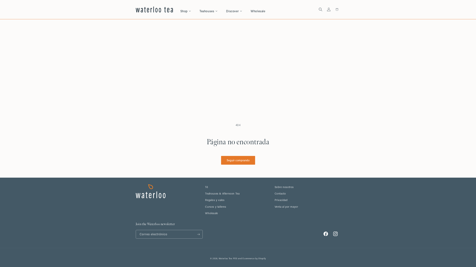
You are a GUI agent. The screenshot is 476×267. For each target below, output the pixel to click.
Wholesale (211, 213)
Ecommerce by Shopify (254, 258)
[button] (187, 9)
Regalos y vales (214, 200)
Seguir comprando (238, 160)
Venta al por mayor (286, 206)
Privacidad (281, 200)
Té (206, 187)
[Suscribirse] (198, 234)
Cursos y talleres (215, 206)
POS (235, 258)
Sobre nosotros (284, 187)
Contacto (280, 193)
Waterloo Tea (225, 258)
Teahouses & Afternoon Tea (222, 193)
